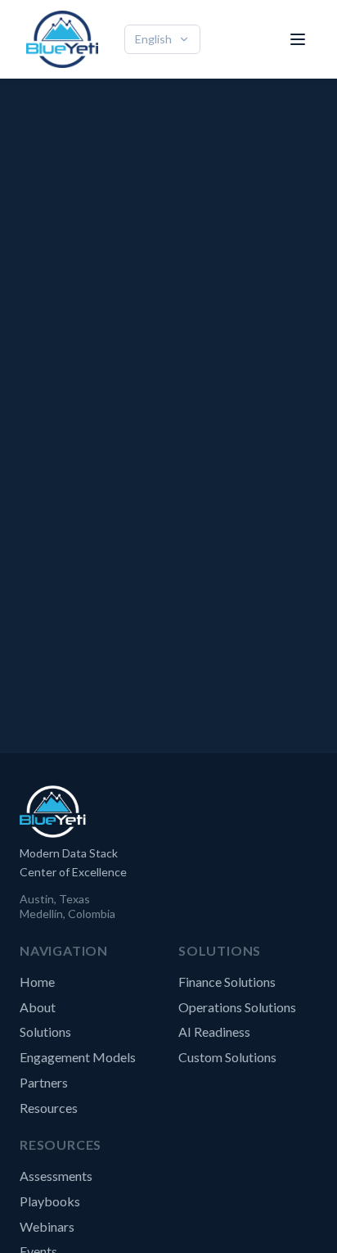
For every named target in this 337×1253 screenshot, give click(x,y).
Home (37, 981)
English (153, 39)
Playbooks (50, 1201)
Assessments (56, 1175)
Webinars (47, 1226)
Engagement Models (78, 1057)
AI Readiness (214, 1031)
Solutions (45, 1031)
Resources (49, 1107)
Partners (44, 1082)
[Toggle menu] (298, 39)
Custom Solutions (227, 1057)
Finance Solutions (227, 981)
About (38, 1007)
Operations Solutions (237, 1007)
